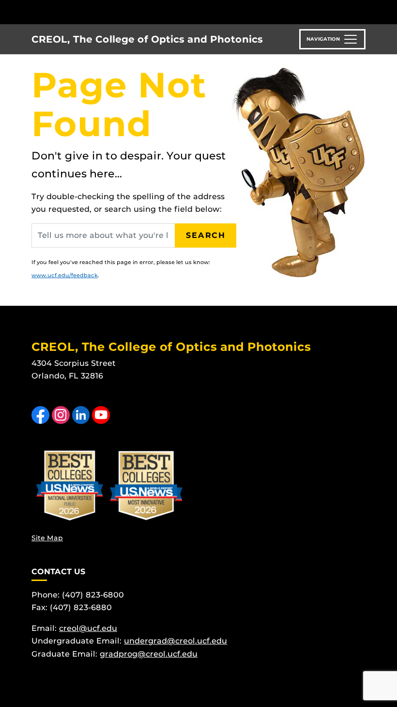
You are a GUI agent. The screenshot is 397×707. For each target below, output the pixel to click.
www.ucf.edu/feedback (64, 275)
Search (206, 235)
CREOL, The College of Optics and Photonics (147, 39)
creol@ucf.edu (88, 628)
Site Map (47, 538)
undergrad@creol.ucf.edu (175, 640)
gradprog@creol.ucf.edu (149, 654)
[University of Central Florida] (96, 11)
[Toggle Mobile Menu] (363, 11)
